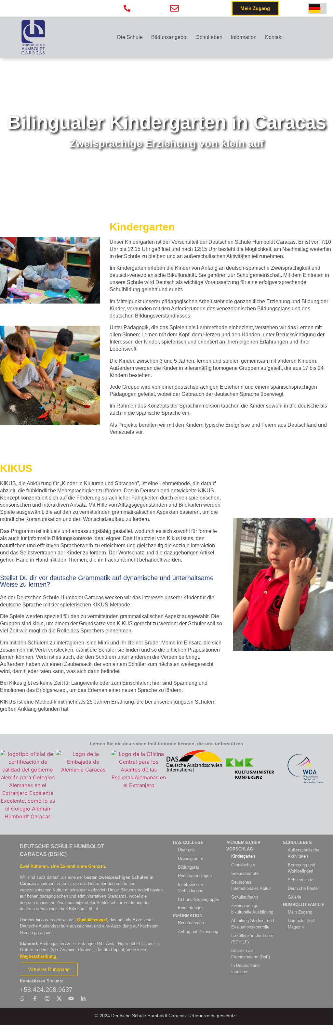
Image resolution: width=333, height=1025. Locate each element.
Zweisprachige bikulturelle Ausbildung (252, 909)
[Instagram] (47, 998)
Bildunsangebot (169, 37)
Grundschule (243, 865)
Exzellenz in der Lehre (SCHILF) (252, 938)
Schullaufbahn (244, 897)
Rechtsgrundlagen (195, 875)
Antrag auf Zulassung (198, 931)
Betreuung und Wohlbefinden (301, 868)
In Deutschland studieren (245, 968)
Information (244, 37)
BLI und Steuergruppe (198, 899)
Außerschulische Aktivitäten (303, 853)
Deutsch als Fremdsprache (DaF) (250, 953)
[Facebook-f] (35, 998)
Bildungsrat (188, 867)
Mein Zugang (300, 912)
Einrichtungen (191, 907)
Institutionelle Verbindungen (190, 887)
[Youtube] (71, 998)
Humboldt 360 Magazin (301, 923)
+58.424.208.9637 (46, 989)
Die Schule (130, 37)
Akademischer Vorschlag (243, 845)
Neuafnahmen (191, 922)
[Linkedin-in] (83, 998)
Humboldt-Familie (304, 904)
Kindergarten (243, 856)
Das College (188, 842)
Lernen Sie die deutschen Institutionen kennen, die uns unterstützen (166, 743)
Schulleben (209, 37)
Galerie (294, 897)
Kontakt (274, 37)
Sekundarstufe (245, 873)
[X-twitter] (59, 998)
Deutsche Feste (303, 888)
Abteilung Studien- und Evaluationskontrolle (252, 923)
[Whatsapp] (23, 998)
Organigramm (190, 858)
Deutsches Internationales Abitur (251, 885)
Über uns (186, 850)
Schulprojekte (300, 879)
